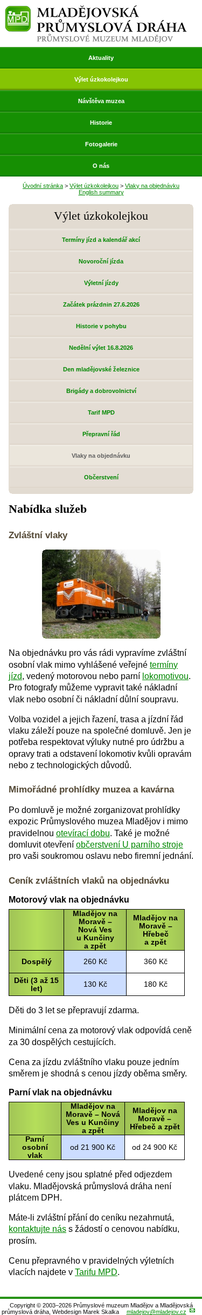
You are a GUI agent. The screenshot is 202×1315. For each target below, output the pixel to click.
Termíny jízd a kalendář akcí (101, 239)
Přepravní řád (101, 434)
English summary (101, 192)
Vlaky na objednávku (152, 185)
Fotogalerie (101, 144)
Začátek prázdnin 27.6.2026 (101, 304)
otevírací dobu (83, 833)
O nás (101, 165)
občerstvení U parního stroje (129, 844)
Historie (101, 122)
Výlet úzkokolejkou (101, 79)
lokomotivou (165, 676)
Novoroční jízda (101, 261)
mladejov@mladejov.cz (156, 1312)
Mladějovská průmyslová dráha (95, 10)
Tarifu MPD (96, 1272)
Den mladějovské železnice (101, 369)
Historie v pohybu (101, 326)
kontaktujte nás (37, 1228)
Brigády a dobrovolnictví (101, 391)
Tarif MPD (101, 412)
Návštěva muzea (101, 101)
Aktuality (101, 58)
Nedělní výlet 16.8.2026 (101, 347)
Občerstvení (101, 477)
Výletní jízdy (101, 283)
